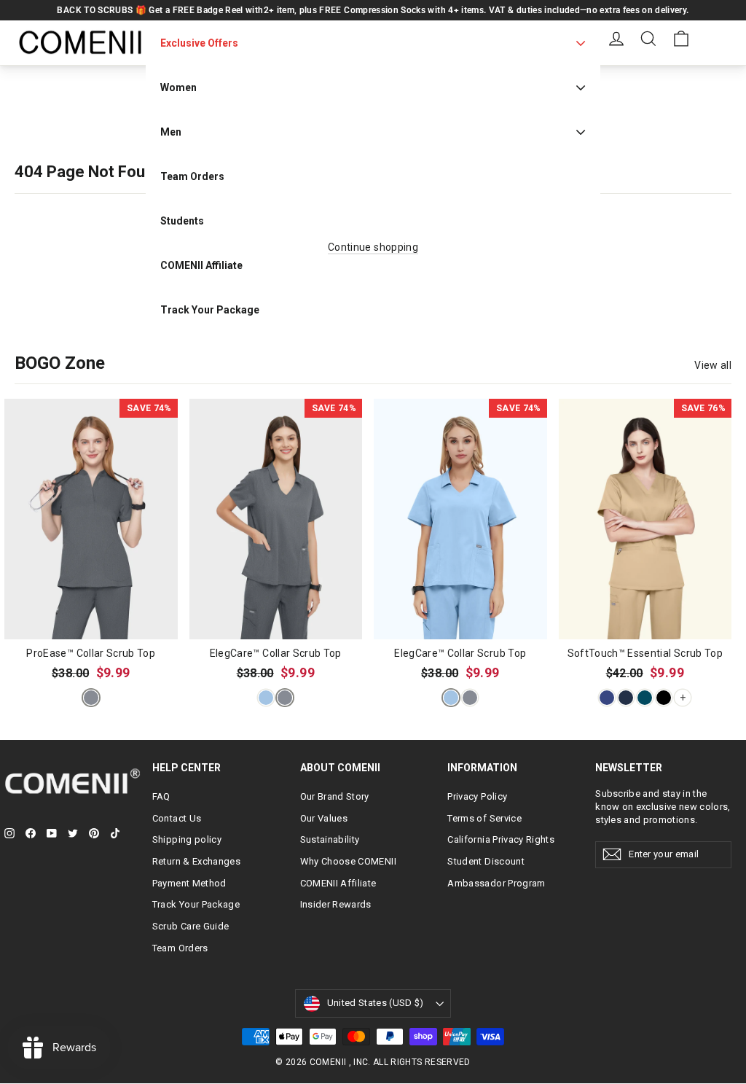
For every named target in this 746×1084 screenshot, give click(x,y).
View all (712, 365)
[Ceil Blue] (266, 698)
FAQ (161, 796)
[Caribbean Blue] (645, 698)
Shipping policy (186, 839)
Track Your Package (196, 904)
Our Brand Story (334, 796)
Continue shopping (373, 247)
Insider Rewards (336, 904)
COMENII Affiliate (338, 883)
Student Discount (486, 861)
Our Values (324, 818)
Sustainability (330, 839)
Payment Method (189, 883)
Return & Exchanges (196, 861)
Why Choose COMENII (348, 861)
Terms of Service (484, 818)
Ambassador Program (496, 883)
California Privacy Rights (500, 839)
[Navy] (607, 698)
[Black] (664, 698)
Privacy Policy (477, 796)
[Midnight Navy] (626, 698)
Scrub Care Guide (190, 926)
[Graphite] (91, 698)
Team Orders (180, 948)
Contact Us (177, 818)
